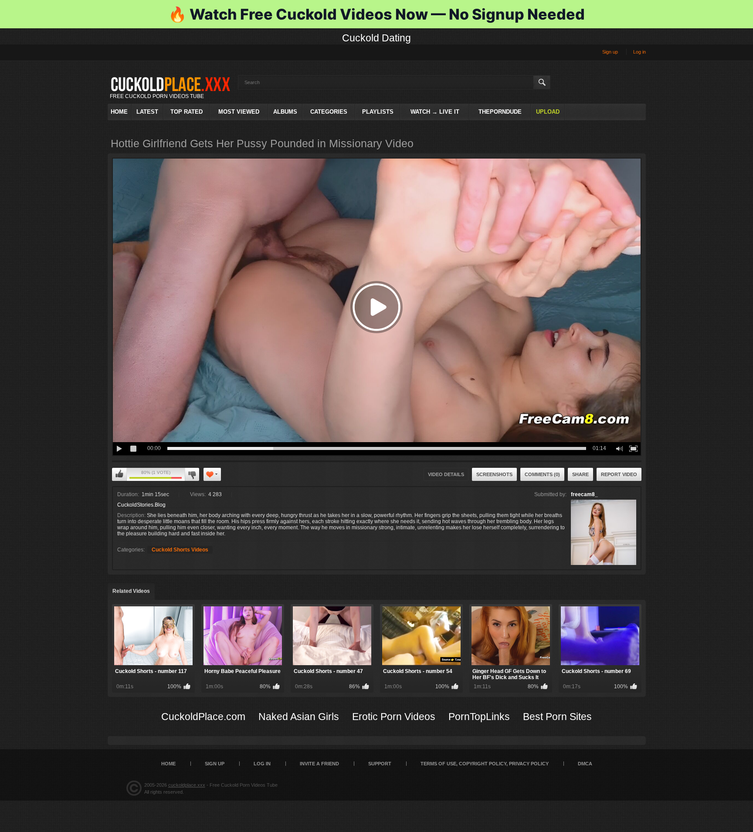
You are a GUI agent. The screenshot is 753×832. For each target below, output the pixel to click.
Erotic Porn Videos (393, 716)
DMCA (585, 763)
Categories (328, 111)
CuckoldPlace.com (203, 716)
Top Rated (186, 111)
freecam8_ (584, 494)
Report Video (619, 474)
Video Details (446, 474)
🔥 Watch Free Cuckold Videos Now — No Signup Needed (376, 14)
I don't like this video (192, 474)
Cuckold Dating (376, 38)
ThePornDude (500, 111)
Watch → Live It (434, 111)
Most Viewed (238, 111)
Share (580, 474)
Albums (285, 111)
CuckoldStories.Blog (141, 505)
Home (119, 111)
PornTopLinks (479, 716)
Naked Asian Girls (298, 716)
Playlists (377, 111)
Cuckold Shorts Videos (180, 550)
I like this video (119, 474)
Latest (147, 111)
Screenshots (494, 474)
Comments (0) (542, 474)
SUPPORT (379, 763)
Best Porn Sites (557, 716)
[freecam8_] (603, 532)
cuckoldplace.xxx (186, 785)
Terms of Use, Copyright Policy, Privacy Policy (485, 763)
